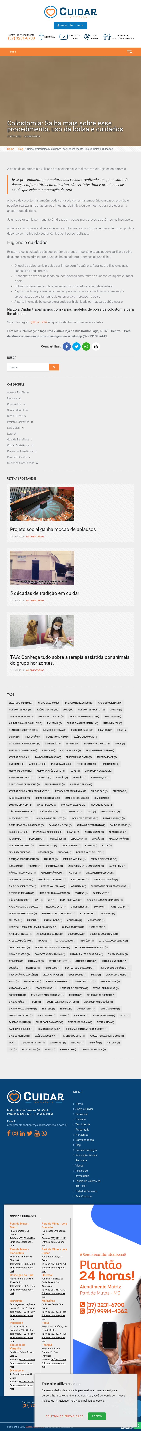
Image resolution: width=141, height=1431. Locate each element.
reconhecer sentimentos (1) (62, 1002)
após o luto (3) (37, 764)
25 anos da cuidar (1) (21, 879)
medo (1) (96, 974)
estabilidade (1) (53, 920)
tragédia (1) (87, 940)
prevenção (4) (33, 737)
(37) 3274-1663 (27, 1334)
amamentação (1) (119, 839)
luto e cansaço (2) (114, 818)
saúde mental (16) (47, 709)
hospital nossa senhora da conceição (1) (33, 927)
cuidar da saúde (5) (82, 730)
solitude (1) (33, 968)
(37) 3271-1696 (58, 1359)
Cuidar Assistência (18, 445)
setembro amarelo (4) (97, 743)
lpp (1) (39, 900)
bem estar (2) (101, 798)
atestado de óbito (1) (21, 940)
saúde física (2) (49, 811)
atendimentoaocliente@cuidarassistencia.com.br (37, 1125)
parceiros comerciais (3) (23, 750)
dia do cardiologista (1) (22, 886)
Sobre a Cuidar (84, 1109)
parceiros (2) (120, 791)
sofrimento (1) (17, 995)
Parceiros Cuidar (17, 457)
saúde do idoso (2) (120, 825)
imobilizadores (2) (19, 798)
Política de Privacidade (64, 1416)
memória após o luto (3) (51, 771)
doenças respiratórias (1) (24, 859)
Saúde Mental (15, 410)
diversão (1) (75, 995)
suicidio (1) (100, 907)
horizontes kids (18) (20, 709)
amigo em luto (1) (85, 981)
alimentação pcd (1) (52, 873)
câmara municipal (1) (93, 1049)
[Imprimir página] (96, 346)
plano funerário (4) (57, 737)
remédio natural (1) (74, 859)
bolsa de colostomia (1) (104, 934)
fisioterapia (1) (79, 879)
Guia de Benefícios (18, 439)
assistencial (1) (30, 1049)
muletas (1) (15, 920)
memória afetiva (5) (54, 730)
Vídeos (79, 1165)
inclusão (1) (16, 866)
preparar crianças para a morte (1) (86, 1029)
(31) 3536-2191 (58, 1289)
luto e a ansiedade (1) (114, 961)
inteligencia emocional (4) (24, 743)
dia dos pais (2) (99, 791)
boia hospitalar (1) (71, 900)
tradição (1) (95, 1042)
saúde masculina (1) (46, 1036)
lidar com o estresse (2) (84, 818)
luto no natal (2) (72, 811)
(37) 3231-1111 (58, 1238)
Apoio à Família (16, 392)
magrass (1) (108, 913)
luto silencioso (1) (104, 1015)
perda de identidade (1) (104, 859)
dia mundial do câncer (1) (115, 968)
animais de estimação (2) (91, 825)
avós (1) (64, 1015)
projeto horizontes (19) (79, 703)
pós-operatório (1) (19, 900)
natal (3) (75, 771)
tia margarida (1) (118, 954)
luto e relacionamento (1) (54, 893)
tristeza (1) (48, 1008)
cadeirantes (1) (101, 893)
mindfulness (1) (79, 907)
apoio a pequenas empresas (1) (105, 900)
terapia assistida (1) (33, 1042)
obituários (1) (58, 839)
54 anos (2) (73, 832)
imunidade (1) (16, 839)
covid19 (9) (116, 709)
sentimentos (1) (48, 845)
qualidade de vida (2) (77, 798)
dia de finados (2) (46, 805)
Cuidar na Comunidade (20, 463)
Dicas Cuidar (14, 416)
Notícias (12, 398)
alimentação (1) (118, 832)
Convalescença (84, 1140)
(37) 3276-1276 (27, 1286)
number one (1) (97, 927)
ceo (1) (13, 1049)
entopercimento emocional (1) (86, 866)
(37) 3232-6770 (58, 1264)
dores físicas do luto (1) (90, 852)
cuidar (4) (14, 737)
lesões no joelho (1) (53, 886)
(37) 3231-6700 (21, 38)
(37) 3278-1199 (58, 1334)
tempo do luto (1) (110, 1008)
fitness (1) (91, 845)
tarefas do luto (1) (20, 1022)
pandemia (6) (54, 723)
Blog (20, 148)
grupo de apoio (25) (49, 703)
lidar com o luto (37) (21, 703)
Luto (9, 433)
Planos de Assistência (20, 451)
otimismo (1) (16, 961)
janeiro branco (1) (86, 961)
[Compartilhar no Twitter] (76, 346)
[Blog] (69, 37)
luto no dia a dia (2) (20, 805)
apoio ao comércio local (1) (25, 907)
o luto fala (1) (54, 866)
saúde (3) (120, 743)
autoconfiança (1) (19, 988)
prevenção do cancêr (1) (23, 974)
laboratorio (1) (95, 920)
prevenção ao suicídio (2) (47, 832)
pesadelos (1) (52, 968)
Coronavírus (14, 404)
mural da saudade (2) (73, 805)
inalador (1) (51, 859)
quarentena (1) (86, 1008)
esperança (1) (79, 839)
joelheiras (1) (78, 886)
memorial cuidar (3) (20, 771)
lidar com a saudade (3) (98, 771)
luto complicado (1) (20, 1015)
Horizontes (81, 1134)
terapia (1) (66, 1008)
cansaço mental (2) (60, 825)
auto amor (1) (36, 961)
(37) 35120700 (26, 1381)
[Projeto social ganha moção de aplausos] (70, 513)
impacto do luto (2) (20, 818)
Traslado (80, 1119)
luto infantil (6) (112, 723)
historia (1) (113, 1042)
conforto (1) (74, 920)
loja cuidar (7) (112, 716)
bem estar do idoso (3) (21, 777)
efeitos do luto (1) (74, 1036)
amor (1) (107, 845)
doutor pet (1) (58, 1042)
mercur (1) (33, 920)
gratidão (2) (79, 777)
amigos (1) (75, 873)
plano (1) (50, 1049)
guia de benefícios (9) (21, 716)
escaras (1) (81, 893)
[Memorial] (47, 37)
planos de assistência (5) (23, 730)
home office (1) (32, 981)
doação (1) (98, 839)
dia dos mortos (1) (19, 1036)
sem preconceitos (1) (21, 852)
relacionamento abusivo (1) (91, 947)
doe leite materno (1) (21, 845)
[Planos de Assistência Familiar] (118, 37)
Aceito (97, 1416)
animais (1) (77, 1042)
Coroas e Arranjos (86, 1150)
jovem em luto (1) (19, 947)
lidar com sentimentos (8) (83, 716)
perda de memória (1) (58, 981)
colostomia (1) (76, 934)
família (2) (45, 777)
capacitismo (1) (117, 866)
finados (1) (44, 940)
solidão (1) (15, 968)
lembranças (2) (100, 777)
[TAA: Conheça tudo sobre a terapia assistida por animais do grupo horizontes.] (70, 644)
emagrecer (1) (88, 913)
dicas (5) (121, 730)
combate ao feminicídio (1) (50, 954)
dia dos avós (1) (46, 1015)
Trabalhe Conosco (86, 1191)
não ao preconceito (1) (22, 873)
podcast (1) (34, 866)
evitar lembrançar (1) (106, 988)
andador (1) (64, 852)
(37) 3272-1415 (58, 1312)
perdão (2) (62, 777)
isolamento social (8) (51, 716)
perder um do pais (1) (80, 1022)
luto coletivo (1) (65, 940)
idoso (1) (124, 1015)
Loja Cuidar (14, 427)
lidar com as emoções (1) (98, 1002)
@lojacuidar (39, 322)
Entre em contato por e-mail (21, 1244)
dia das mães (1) (18, 1002)
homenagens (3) (110, 764)
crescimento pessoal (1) (100, 873)
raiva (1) (14, 981)
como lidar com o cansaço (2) (26, 825)
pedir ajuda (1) (105, 1022)
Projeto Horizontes (18, 422)
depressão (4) (53, 743)
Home (10, 148)
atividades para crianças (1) (47, 995)
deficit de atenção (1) (21, 893)
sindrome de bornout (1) (101, 995)
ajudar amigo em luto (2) (51, 818)
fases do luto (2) (18, 832)
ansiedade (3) (16, 764)
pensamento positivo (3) (100, 750)
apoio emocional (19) (110, 703)
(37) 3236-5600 (27, 1264)
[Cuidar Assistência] (70, 11)
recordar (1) (45, 852)
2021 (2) (91, 811)
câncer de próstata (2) (22, 811)
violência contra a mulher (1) (52, 947)
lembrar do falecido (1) (74, 988)
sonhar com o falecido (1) (80, 968)
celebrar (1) (81, 1015)
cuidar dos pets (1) (73, 927)
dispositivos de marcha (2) (24, 784)
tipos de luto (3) (86, 764)
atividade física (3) (19, 757)
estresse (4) (72, 743)
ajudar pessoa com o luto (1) (107, 1036)
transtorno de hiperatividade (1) (110, 886)
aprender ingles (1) (20, 934)
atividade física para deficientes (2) (29, 791)
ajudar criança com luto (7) (25, 723)
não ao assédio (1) (19, 954)
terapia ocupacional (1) (23, 913)
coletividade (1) (71, 845)
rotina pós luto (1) (59, 961)
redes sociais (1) (77, 974)
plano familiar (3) (61, 764)
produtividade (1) (45, 988)
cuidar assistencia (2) (47, 798)
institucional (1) (94, 832)
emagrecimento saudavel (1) (58, 913)
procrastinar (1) (110, 981)
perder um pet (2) (55, 784)
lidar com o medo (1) (117, 974)
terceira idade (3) (107, 757)
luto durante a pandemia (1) (86, 954)
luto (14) (68, 709)
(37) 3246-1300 (27, 1312)
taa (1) (12, 1042)
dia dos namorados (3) (48, 757)
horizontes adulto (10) (91, 709)
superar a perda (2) (81, 784)
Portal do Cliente (71, 25)
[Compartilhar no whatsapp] (86, 346)
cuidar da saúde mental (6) (82, 723)
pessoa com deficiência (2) (70, 791)
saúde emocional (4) (85, 737)
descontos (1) (37, 839)
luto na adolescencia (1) (113, 940)
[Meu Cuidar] (91, 37)
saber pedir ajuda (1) (21, 1029)
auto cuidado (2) (110, 811)
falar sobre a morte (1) (49, 1022)
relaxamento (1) (56, 907)
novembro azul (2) (102, 805)
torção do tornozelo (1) (52, 879)
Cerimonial (81, 1114)
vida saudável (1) (53, 974)
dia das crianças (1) (49, 1029)
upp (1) (51, 900)
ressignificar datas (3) (79, 757)
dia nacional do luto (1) (23, 1008)
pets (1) (36, 1002)
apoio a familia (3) (70, 750)
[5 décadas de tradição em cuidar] (70, 577)
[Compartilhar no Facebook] (67, 346)
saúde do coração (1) (105, 879)
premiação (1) (68, 1049)
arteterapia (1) (120, 907)
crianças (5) (105, 730)
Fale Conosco (83, 1196)
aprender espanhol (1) (50, 934)
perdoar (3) (48, 750)
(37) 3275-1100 (27, 1359)
